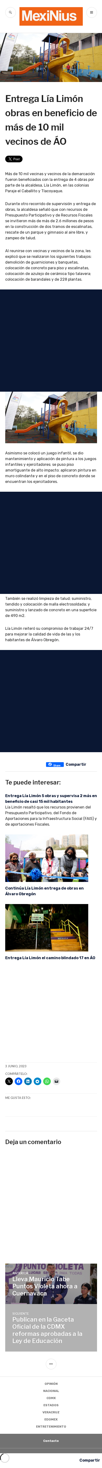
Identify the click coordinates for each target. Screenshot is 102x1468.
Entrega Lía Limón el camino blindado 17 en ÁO (50, 958)
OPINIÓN (51, 1384)
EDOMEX (51, 1419)
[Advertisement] (51, 340)
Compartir (76, 764)
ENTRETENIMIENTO (51, 1426)
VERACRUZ (51, 1412)
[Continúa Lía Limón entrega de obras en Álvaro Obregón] (51, 858)
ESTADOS (51, 1405)
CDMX (51, 1398)
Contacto (51, 1441)
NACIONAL (51, 1391)
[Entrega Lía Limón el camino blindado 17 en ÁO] (51, 928)
